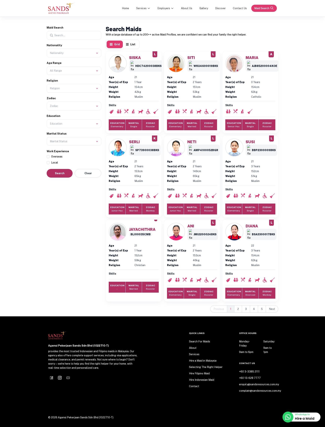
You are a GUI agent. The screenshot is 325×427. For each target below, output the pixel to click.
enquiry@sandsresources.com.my (258, 384)
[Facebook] (51, 377)
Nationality (54, 45)
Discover (220, 8)
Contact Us (240, 8)
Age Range (54, 62)
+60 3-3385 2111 (249, 371)
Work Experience (58, 151)
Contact (194, 386)
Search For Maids (199, 341)
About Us (186, 8)
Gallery (203, 8)
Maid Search (261, 8)
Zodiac (51, 98)
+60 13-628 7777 (250, 377)
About (193, 347)
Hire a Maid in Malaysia (202, 360)
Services (141, 8)
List (132, 44)
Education (53, 115)
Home (125, 8)
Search (60, 173)
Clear (88, 173)
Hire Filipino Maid (199, 373)
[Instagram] (59, 377)
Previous (218, 308)
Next (272, 308)
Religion (52, 80)
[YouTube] (68, 377)
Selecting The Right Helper (205, 367)
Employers (163, 8)
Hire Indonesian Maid (201, 379)
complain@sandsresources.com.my (258, 390)
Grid (117, 44)
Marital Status (57, 133)
